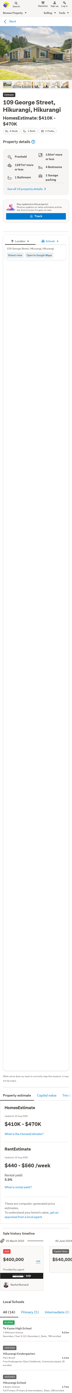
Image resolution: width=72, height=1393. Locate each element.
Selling (48, 13)
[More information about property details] (33, 142)
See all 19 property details (25, 189)
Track (38, 216)
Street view (15, 255)
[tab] (20, 241)
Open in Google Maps (39, 255)
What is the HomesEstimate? (24, 1134)
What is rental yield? (18, 1187)
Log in (64, 6)
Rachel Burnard (19, 1284)
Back (12, 21)
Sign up (54, 6)
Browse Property (13, 13)
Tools (62, 13)
